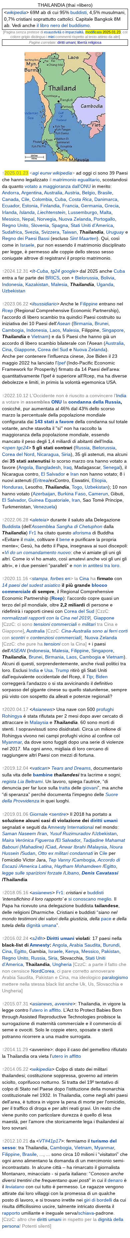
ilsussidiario (44, 303)
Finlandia (50, 205)
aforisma (82, 532)
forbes (57, 578)
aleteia (39, 519)
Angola (25, 467)
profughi (105, 709)
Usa (48, 670)
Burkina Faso (72, 493)
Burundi (111, 945)
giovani (90, 787)
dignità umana (41, 925)
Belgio (88, 192)
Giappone (24, 349)
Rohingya (12, 716)
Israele (27, 245)
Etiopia (99, 480)
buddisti (78, 12)
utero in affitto (46, 1010)
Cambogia (13, 330)
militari (89, 624)
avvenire (64, 1003)
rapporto (11, 1213)
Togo (77, 487)
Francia (70, 205)
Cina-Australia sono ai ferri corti (94, 631)
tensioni (52, 644)
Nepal (28, 219)
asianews (42, 892)
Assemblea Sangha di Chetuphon (67, 526)
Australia (53, 192)
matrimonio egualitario (76, 179)
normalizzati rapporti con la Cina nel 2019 (46, 618)
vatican (39, 768)
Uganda (105, 284)
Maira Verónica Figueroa (28, 840)
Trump (62, 670)
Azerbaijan (44, 493)
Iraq (67, 467)
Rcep (7, 310)
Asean (63, 323)
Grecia (112, 205)
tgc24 (22, 447)
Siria (66, 454)
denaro (115, 1180)
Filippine (89, 303)
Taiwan (69, 232)
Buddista (11, 526)
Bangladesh (48, 467)
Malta (105, 212)
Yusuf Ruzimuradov (70, 833)
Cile (25, 199)
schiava (86, 1213)
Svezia (32, 232)
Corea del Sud (53, 349)
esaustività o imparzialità (63, 32)
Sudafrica (12, 232)
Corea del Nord (18, 454)
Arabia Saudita (84, 945)
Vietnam (40, 336)
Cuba (60, 199)
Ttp (89, 676)
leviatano (14, 1186)
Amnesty (40, 945)
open (10, 447)
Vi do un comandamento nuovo (38, 552)
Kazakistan (36, 284)
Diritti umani (60, 938)
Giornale (39, 814)
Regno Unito (15, 225)
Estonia (30, 205)
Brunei (101, 323)
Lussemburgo (82, 212)
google (68, 271)
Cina (7, 349)
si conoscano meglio (89, 899)
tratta (64, 787)
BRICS (52, 277)
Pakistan (110, 951)
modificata (93, 32)
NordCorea (42, 971)
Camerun (98, 493)
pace (106, 918)
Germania (91, 205)
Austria (72, 192)
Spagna (60, 225)
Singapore (113, 330)
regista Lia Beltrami (22, 781)
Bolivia (107, 277)
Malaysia (39, 722)
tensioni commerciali (55, 624)
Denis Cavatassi (100, 873)
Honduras (12, 487)
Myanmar (12, 742)
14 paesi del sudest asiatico (31, 585)
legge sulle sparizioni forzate (32, 873)
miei (51, 37)
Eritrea (41, 480)
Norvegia (46, 219)
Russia (82, 447)
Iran (74, 474)
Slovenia (40, 225)
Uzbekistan (13, 290)
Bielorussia (86, 277)
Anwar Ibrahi (72, 846)
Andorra (10, 192)
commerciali (68, 637)
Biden (102, 676)
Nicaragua (48, 454)
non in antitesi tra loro (96, 565)
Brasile (105, 192)
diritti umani (104, 820)
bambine (43, 774)
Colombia (42, 199)
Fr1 (32, 532)
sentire (59, 814)
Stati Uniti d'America (92, 225)
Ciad (51, 846)
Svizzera (50, 232)
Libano (72, 873)
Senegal (111, 467)
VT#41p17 (50, 1141)
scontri (18, 637)
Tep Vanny (59, 859)
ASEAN (18, 650)
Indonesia (12, 284)
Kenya (72, 951)
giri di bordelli (98, 1200)
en (67, 578)
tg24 (55, 271)
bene (64, 539)
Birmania (82, 323)
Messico (10, 219)
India (121, 395)
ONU (56, 402)
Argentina (31, 192)
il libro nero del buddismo (63, 25)
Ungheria (62, 964)
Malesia (59, 284)
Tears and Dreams (71, 768)
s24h (37, 938)
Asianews (42, 709)
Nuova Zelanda (75, 219)
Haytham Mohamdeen (77, 866)
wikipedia (16, 12)
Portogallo (104, 219)
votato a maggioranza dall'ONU (58, 186)
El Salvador (53, 474)
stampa (40, 578)
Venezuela (44, 506)
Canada (10, 199)
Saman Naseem (19, 833)
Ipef (61, 362)
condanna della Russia (94, 402)
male (29, 539)
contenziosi (42, 637)
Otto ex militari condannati (65, 853)
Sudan (28, 853)
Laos (55, 330)
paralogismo (115, 977)
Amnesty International (71, 827)
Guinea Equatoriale (48, 500)
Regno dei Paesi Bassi (25, 238)
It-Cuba (40, 271)
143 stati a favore (54, 421)
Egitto (110, 866)
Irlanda (9, 212)
